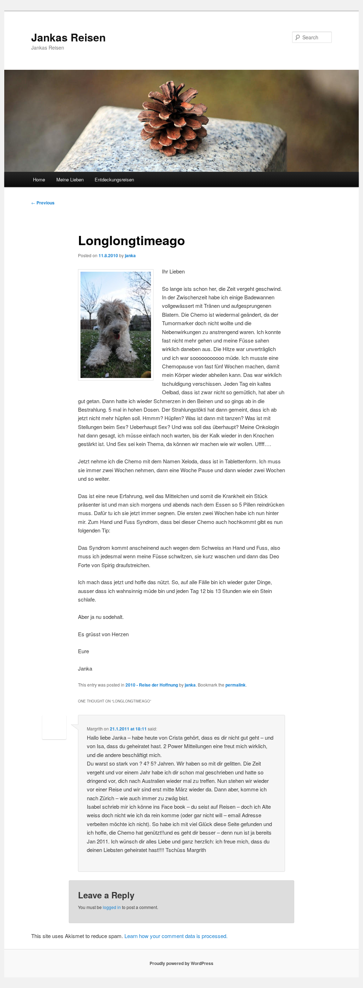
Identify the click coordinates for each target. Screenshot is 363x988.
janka (130, 255)
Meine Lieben (70, 179)
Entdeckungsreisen (114, 179)
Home (39, 179)
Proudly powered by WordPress (181, 963)
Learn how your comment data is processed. (176, 935)
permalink (235, 685)
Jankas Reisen (68, 37)
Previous (43, 202)
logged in (112, 907)
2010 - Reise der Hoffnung (151, 685)
